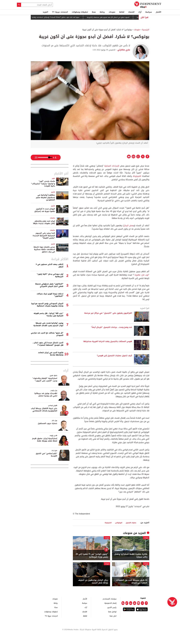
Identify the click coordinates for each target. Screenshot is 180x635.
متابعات (52, 218)
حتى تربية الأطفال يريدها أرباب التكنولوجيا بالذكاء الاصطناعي (44, 409)
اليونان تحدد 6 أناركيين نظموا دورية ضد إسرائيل (44, 210)
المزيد (45, 12)
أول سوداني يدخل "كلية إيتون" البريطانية (50, 275)
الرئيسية (145, 30)
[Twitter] (142, 603)
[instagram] (138, 603)
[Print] (129, 156)
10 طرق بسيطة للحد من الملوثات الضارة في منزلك (131, 581)
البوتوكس (118, 522)
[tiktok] (126, 603)
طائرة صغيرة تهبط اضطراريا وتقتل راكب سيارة (130, 555)
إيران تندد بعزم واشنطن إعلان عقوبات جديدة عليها (44, 222)
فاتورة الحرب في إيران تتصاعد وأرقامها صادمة (50, 354)
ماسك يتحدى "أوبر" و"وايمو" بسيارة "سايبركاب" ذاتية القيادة (43, 184)
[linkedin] (130, 603)
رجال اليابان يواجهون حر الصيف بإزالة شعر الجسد (93, 581)
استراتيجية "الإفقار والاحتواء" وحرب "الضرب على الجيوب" (44, 379)
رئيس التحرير (111, 607)
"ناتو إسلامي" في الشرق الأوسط (46, 455)
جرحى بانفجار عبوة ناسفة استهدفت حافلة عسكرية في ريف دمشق (44, 249)
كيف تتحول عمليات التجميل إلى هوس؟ (114, 355)
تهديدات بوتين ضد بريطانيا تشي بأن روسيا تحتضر (45, 394)
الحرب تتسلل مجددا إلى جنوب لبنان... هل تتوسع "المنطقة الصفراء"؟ (47, 344)
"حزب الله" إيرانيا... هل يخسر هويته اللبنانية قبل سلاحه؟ (48, 314)
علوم (53, 178)
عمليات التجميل (131, 522)
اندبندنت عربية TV (60, 12)
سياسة (148, 12)
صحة (94, 12)
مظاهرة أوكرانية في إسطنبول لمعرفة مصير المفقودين (45, 197)
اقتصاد (131, 12)
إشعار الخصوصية (110, 603)
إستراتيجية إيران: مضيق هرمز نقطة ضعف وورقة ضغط (44, 440)
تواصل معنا (112, 611)
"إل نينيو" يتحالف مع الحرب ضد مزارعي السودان (47, 334)
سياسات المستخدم (109, 598)
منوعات (112, 12)
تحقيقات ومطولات (80, 12)
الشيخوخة (137, 176)
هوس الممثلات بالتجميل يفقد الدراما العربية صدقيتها (107, 341)
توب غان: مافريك (141, 275)
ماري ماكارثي (123, 50)
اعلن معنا (113, 615)
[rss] (122, 603)
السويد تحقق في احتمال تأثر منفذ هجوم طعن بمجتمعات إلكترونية (121, 17)
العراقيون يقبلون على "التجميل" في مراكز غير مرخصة (108, 313)
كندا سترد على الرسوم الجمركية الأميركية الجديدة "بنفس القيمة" (44, 236)
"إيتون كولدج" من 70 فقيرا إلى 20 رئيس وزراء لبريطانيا (92, 555)
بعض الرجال (129, 225)
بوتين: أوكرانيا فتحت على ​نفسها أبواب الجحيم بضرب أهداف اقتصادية (48, 324)
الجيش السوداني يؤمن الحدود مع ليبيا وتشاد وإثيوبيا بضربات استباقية (47, 305)
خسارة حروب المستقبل (47, 423)
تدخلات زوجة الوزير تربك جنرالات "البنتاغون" (50, 295)
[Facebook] (146, 603)
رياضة (102, 12)
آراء (139, 12)
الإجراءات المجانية (111, 166)
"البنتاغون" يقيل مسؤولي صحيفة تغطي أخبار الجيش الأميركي (49, 285)
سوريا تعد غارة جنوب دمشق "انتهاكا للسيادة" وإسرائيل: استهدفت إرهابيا (69, 17)
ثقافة (121, 12)
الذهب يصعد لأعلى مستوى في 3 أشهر (49, 265)
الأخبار (158, 12)
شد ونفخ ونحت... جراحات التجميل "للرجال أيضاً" (111, 327)
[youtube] (134, 603)
